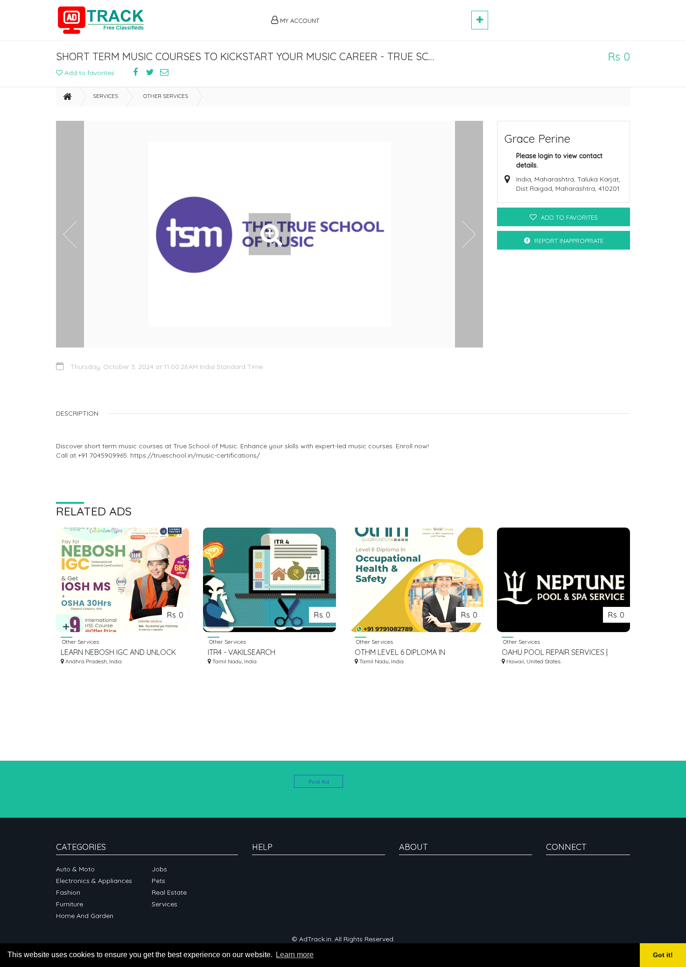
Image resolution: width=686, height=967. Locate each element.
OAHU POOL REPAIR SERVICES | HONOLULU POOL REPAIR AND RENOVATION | (555, 652)
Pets (158, 881)
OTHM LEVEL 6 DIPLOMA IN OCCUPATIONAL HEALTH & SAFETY (413, 652)
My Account (298, 20)
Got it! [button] (663, 955)
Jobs (159, 869)
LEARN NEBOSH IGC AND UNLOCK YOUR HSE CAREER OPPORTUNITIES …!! (121, 652)
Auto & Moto (75, 869)
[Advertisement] (399, 15)
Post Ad (318, 781)
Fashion (68, 892)
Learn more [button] (295, 955)
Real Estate (169, 892)
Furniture (69, 904)
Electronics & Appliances (94, 881)
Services (105, 95)
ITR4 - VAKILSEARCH (241, 652)
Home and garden (84, 915)
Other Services (165, 95)
